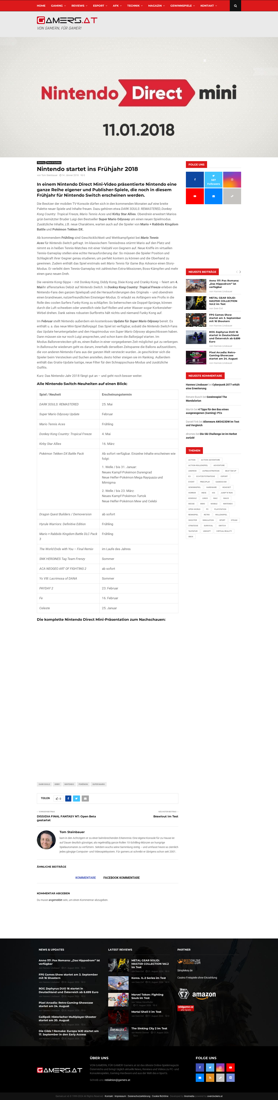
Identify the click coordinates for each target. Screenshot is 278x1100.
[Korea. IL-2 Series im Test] (118, 983)
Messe (191, 504)
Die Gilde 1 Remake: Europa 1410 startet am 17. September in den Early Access (69, 1032)
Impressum (120, 1096)
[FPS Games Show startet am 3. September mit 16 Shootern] (196, 320)
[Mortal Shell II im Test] (118, 1017)
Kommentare (85, 878)
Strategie (193, 526)
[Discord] (230, 1078)
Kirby (57, 784)
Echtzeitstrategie (205, 476)
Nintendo (69, 784)
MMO (202, 504)
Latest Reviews (120, 949)
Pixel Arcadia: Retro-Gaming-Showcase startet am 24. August (223, 355)
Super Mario (98, 784)
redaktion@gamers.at (117, 1079)
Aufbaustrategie (211, 471)
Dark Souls (44, 784)
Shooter (192, 520)
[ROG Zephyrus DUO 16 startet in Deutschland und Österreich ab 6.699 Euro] (196, 337)
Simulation (208, 520)
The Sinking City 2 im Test (149, 1028)
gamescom (221, 482)
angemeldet (55, 899)
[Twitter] (210, 1067)
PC (207, 509)
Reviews (77, 5)
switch (222, 526)
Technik (133, 5)
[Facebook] (200, 1067)
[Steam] (220, 1078)
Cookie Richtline (160, 1096)
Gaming (57, 5)
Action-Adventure (210, 460)
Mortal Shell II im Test (146, 1011)
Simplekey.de (185, 970)
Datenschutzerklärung (139, 1096)
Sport (222, 520)
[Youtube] (230, 1067)
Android (192, 471)
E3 (189, 476)
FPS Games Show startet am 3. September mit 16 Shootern (225, 318)
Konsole (192, 498)
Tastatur (192, 531)
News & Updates (54, 163)
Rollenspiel (221, 515)
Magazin (155, 5)
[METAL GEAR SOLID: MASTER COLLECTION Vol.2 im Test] (196, 303)
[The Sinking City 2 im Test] (118, 1033)
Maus (226, 498)
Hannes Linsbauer (223, 291)
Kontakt (207, 5)
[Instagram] (220, 1067)
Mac (215, 498)
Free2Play (205, 482)
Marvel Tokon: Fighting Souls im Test (147, 996)
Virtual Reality (224, 531)
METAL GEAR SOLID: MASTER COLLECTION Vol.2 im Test (223, 301)
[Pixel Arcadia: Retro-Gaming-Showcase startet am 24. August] (196, 357)
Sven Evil (218, 308)
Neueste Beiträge (202, 272)
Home (41, 5)
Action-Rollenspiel (198, 465)
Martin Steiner (142, 1032)
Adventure (219, 465)
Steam (234, 520)
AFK (116, 5)
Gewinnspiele (181, 5)
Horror (192, 493)
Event (191, 482)
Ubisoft (207, 531)
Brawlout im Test (165, 816)
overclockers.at (215, 1096)
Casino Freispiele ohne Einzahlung (197, 977)
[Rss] (210, 1078)
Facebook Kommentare (121, 878)
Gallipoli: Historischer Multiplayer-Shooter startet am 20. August (67, 1018)
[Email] (200, 1078)
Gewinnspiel (194, 487)
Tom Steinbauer (49, 175)
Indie (203, 493)
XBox (190, 537)
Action (191, 460)
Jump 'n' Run (227, 493)
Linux (205, 498)
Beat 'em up (230, 471)
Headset (226, 487)
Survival (208, 526)
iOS (213, 493)
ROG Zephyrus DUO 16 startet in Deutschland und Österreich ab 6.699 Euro (224, 336)
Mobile (214, 504)
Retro (207, 515)
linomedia (189, 1096)
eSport (98, 5)
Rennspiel (193, 515)
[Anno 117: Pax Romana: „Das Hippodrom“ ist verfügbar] (196, 286)
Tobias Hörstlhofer (144, 1002)
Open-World (194, 509)
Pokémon (83, 784)
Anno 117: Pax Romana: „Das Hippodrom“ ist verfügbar (224, 283)
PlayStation (220, 509)
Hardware (211, 487)
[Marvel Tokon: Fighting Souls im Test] (118, 999)
